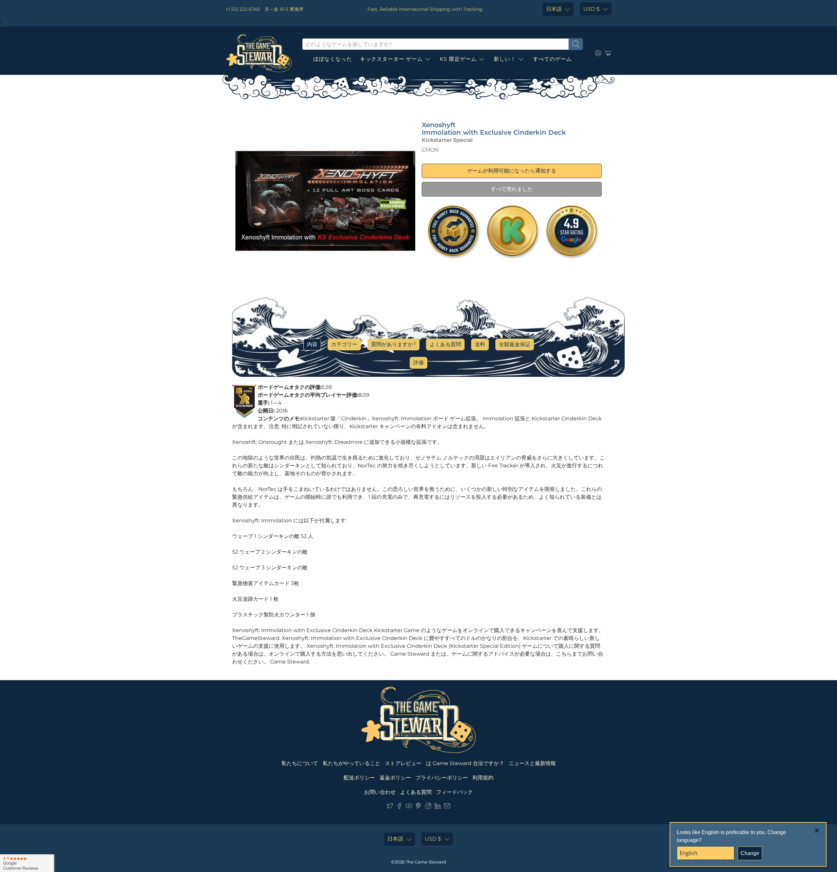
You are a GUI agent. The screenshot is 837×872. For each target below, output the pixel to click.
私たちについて (300, 763)
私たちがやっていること (351, 763)
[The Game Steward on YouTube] (409, 807)
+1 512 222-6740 (243, 9)
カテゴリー (344, 344)
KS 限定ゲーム (458, 59)
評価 (418, 363)
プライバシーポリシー (442, 778)
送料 (480, 344)
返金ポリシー (395, 778)
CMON (430, 150)
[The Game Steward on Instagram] (428, 807)
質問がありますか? (393, 344)
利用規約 (482, 778)
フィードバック (454, 792)
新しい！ (505, 59)
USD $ (591, 9)
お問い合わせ (380, 792)
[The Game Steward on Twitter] (390, 807)
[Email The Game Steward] (447, 807)
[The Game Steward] (259, 53)
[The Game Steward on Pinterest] (418, 807)
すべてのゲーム (552, 59)
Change (750, 853)
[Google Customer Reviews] (27, 863)
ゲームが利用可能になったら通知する (511, 171)
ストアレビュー (403, 763)
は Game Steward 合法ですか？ (465, 763)
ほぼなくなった (332, 59)
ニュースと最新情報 (532, 763)
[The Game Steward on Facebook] (399, 807)
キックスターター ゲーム (391, 59)
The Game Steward (426, 861)
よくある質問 (445, 344)
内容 (312, 344)
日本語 (554, 9)
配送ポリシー (359, 778)
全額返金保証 (514, 344)
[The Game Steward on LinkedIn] (438, 807)
